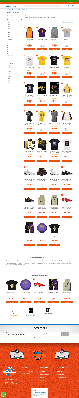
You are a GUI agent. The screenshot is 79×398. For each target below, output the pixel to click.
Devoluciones (42, 2)
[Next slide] (72, 275)
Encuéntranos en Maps (9, 382)
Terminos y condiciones (61, 373)
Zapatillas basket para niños (44, 374)
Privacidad (42, 386)
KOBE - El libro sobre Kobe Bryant (31, 315)
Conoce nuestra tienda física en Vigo (11, 383)
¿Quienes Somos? (60, 371)
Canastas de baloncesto (44, 370)
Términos (45, 386)
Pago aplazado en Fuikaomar (61, 377)
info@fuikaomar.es (16, 380)
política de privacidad (38, 339)
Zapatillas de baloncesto (44, 373)
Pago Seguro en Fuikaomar (61, 379)
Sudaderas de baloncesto (44, 379)
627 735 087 (8, 380)
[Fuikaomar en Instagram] (62, 354)
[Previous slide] (70, 275)
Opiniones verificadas (63, 2)
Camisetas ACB (42, 371)
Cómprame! (29, 49)
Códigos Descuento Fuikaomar (62, 376)
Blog (40, 383)
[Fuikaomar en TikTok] (17, 354)
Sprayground (42, 377)
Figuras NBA (42, 380)
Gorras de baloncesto (43, 382)
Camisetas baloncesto (43, 376)
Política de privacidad (60, 374)
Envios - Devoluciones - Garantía (62, 370)
